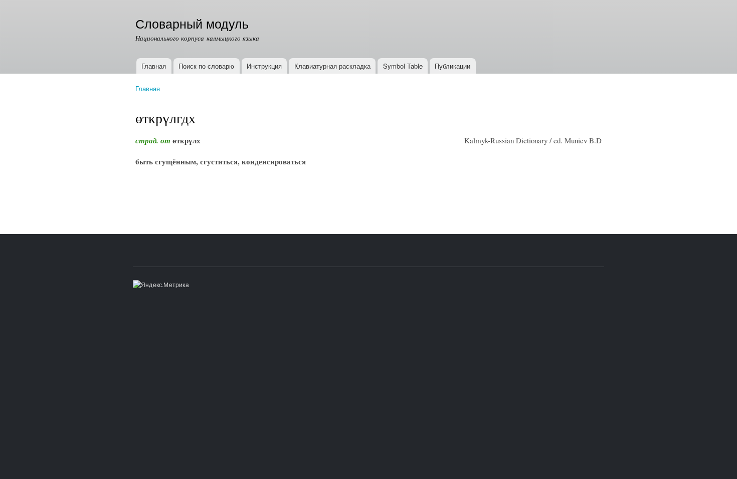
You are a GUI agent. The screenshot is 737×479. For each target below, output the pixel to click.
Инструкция (264, 66)
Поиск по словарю (206, 66)
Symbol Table (403, 66)
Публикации (452, 66)
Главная (153, 66)
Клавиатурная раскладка (332, 66)
